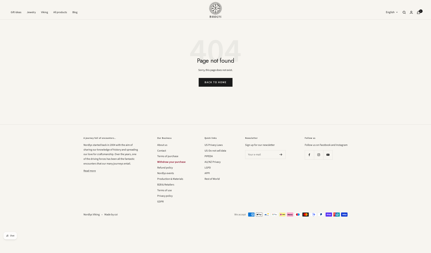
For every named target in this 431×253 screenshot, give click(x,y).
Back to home (216, 82)
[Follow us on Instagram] (318, 154)
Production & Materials (170, 179)
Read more (90, 171)
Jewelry (31, 12)
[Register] (280, 154)
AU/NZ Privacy (213, 162)
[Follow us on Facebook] (309, 154)
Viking (44, 12)
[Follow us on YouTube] (328, 154)
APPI (207, 173)
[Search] (404, 12)
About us (162, 145)
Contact (161, 151)
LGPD (208, 168)
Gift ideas (16, 12)
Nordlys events (165, 173)
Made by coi (111, 214)
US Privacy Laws (214, 145)
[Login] (411, 12)
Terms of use (164, 190)
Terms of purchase (167, 156)
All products (60, 12)
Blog (74, 12)
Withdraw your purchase (171, 162)
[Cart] (418, 12)
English (390, 12)
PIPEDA (209, 156)
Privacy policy (165, 196)
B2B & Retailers (165, 184)
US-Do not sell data (215, 151)
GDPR (160, 201)
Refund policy (165, 168)
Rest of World (212, 179)
